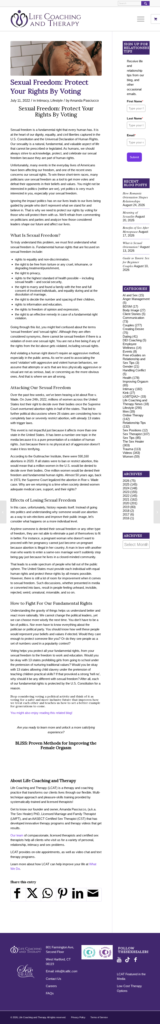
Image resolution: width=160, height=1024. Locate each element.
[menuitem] (142, 19)
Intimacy (43, 100)
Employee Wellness (129, 345)
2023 (126, 492)
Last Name (135, 118)
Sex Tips (129, 437)
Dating (127, 336)
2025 (126, 484)
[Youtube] (120, 960)
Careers (51, 986)
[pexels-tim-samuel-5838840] (56, 58)
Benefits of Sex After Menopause (136, 229)
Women (128, 456)
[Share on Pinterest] (63, 894)
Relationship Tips (134, 422)
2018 (126, 510)
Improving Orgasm (135, 381)
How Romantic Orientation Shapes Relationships (135, 197)
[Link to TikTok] (128, 960)
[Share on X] (33, 894)
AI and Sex (130, 295)
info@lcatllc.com (66, 971)
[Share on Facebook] (18, 894)
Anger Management (136, 299)
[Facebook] (137, 960)
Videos (127, 452)
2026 (126, 480)
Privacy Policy (78, 1017)
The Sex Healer (133, 441)
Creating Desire (133, 329)
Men (126, 411)
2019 (126, 507)
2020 (126, 503)
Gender (128, 366)
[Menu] (139, 19)
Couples (128, 325)
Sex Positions (132, 430)
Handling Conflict (134, 370)
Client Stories (132, 314)
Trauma (128, 449)
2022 (126, 495)
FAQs (50, 993)
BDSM (127, 306)
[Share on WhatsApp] (48, 894)
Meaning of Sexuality (130, 214)
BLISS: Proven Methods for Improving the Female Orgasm (55, 745)
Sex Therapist (132, 434)
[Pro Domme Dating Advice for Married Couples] (157, 512)
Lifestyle (56, 100)
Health (127, 377)
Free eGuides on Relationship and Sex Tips (134, 358)
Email (131, 135)
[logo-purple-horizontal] (45, 19)
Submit (134, 157)
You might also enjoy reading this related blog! (41, 713)
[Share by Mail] (93, 894)
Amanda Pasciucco (84, 100)
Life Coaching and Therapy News (135, 402)
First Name (135, 101)
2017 (126, 514)
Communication (133, 317)
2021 (126, 499)
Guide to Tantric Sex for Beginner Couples (136, 262)
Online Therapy (133, 415)
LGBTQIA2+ (131, 396)
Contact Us (53, 978)
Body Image (131, 310)
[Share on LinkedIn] (78, 894)
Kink (126, 392)
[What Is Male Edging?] (3, 512)
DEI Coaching (132, 340)
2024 (126, 488)
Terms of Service (99, 1017)
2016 (126, 518)
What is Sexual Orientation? (132, 245)
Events (127, 351)
